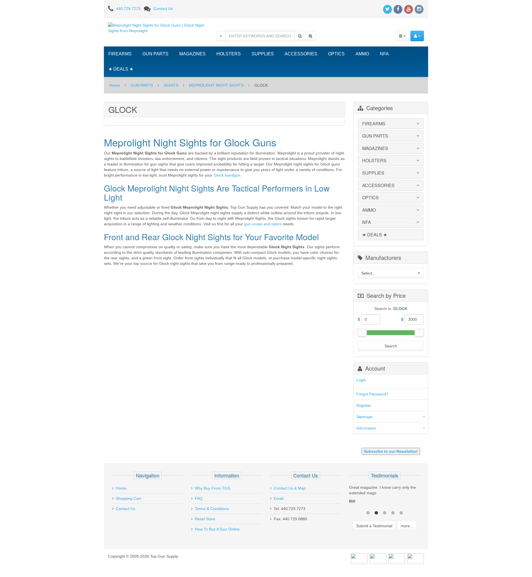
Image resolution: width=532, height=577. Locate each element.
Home (114, 85)
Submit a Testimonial (374, 526)
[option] (384, 496)
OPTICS (336, 53)
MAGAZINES (192, 53)
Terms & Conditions (212, 508)
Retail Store (205, 519)
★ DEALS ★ (120, 69)
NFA (384, 53)
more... (407, 526)
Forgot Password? (372, 394)
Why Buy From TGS (212, 488)
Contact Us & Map (290, 488)
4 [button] (393, 512)
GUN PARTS (155, 53)
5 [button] (401, 512)
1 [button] (368, 512)
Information (366, 428)
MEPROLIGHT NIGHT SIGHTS (216, 85)
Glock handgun (227, 175)
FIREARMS (120, 53)
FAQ (199, 498)
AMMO (362, 53)
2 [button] (376, 512)
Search (391, 346)
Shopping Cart (128, 498)
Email (278, 498)
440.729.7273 (128, 8)
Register (363, 405)
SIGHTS (171, 85)
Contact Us (163, 8)
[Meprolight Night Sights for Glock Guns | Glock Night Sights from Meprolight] (158, 27)
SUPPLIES (263, 53)
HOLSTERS (228, 53)
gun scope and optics (263, 224)
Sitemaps (364, 417)
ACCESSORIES (301, 53)
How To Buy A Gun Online (217, 529)
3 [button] (384, 512)
